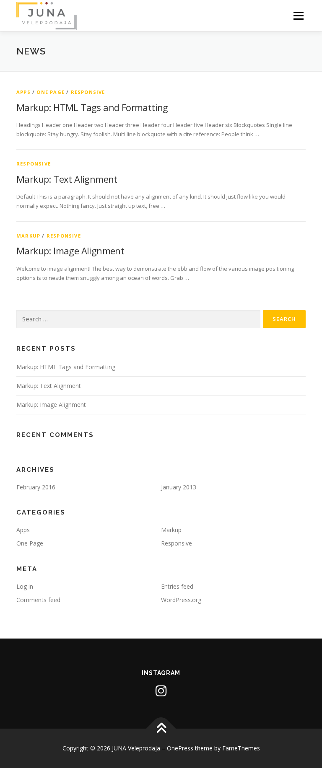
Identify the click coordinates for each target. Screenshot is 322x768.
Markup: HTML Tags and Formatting (92, 107)
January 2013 (178, 487)
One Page (50, 92)
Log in (24, 586)
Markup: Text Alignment (66, 179)
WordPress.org (181, 600)
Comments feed (38, 600)
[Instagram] (161, 691)
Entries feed (177, 586)
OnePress (180, 748)
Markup (28, 236)
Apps (23, 92)
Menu (298, 15)
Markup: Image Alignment (70, 250)
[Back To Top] (161, 729)
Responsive (88, 92)
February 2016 (35, 487)
